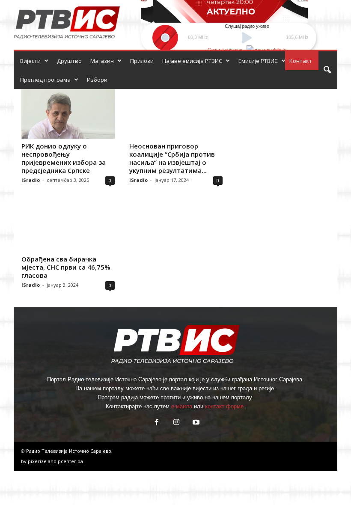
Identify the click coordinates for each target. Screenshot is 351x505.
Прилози (142, 61)
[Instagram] (176, 423)
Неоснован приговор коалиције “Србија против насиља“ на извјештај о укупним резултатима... (172, 158)
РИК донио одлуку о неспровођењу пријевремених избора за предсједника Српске (63, 158)
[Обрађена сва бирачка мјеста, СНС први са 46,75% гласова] (68, 226)
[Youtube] (195, 423)
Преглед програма (45, 79)
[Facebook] (157, 423)
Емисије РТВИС (258, 61)
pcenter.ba (70, 461)
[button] (327, 70)
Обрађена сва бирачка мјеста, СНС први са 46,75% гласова (65, 267)
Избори (97, 79)
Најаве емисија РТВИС (192, 61)
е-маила (181, 406)
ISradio (30, 180)
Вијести (30, 61)
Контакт (300, 61)
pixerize (38, 461)
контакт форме (224, 406)
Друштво (69, 61)
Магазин (102, 61)
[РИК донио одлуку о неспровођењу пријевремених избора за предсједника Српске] (68, 114)
